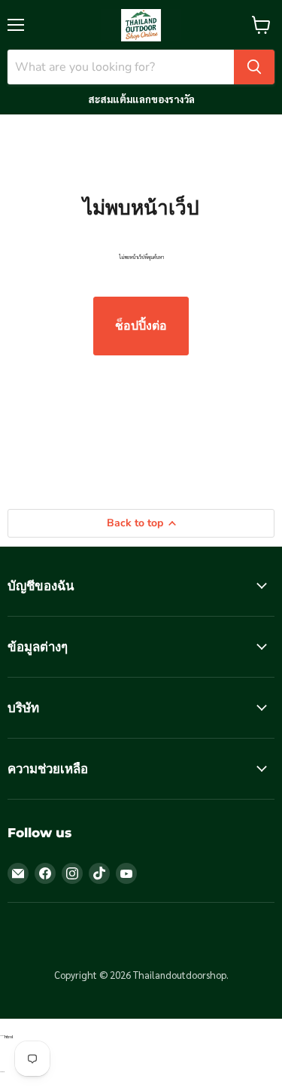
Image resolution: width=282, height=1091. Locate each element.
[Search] (254, 67)
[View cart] (261, 24)
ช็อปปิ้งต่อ (141, 326)
